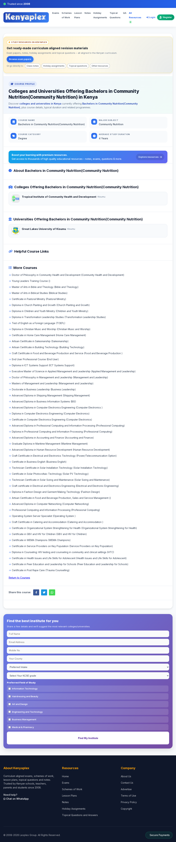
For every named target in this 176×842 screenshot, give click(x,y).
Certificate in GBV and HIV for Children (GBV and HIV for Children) (49, 534)
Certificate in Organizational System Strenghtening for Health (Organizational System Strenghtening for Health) (74, 528)
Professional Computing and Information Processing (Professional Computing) (56, 509)
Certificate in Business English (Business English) (39, 461)
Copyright (126, 808)
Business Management (24, 719)
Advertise (126, 789)
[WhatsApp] (52, 592)
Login (152, 17)
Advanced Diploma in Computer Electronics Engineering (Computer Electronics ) (57, 407)
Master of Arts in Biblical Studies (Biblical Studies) (40, 293)
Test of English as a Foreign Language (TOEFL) (38, 323)
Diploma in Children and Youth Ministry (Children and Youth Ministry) (50, 311)
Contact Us (127, 782)
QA (124, 13)
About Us (126, 776)
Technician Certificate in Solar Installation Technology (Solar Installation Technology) (60, 467)
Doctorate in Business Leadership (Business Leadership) (44, 389)
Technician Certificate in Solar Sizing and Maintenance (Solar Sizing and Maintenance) (61, 479)
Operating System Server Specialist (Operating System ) (44, 515)
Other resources (100, 66)
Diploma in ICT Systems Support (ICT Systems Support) (43, 365)
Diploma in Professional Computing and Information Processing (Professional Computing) (62, 431)
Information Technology (24, 688)
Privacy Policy (129, 802)
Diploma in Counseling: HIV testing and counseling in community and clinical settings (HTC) (63, 552)
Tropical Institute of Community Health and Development (59, 196)
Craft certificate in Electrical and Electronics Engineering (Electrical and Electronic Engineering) (65, 485)
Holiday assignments (53, 66)
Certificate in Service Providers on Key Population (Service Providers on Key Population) (62, 546)
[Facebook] (36, 592)
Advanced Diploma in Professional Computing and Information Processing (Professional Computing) (68, 425)
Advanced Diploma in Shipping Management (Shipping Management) (51, 395)
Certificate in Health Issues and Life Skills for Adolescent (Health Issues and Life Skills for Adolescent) (69, 558)
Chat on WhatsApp (17, 798)
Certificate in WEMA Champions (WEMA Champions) (41, 540)
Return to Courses (19, 577)
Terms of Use (128, 795)
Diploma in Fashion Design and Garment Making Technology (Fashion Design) (56, 491)
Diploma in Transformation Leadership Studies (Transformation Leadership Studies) (59, 317)
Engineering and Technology (27, 711)
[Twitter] (44, 592)
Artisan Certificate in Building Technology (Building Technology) (48, 347)
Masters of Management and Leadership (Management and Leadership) (53, 383)
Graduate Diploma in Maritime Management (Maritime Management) (50, 443)
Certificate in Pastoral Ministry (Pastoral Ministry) (39, 299)
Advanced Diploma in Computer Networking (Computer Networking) (50, 503)
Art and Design (20, 704)
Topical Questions (115, 15)
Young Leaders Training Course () (31, 280)
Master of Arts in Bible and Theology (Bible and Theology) (45, 286)
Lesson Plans (78, 15)
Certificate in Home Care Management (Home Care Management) (49, 335)
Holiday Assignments (100, 15)
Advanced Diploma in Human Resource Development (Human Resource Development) (61, 449)
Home (65, 776)
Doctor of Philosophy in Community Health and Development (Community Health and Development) (68, 274)
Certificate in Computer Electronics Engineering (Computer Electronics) (52, 419)
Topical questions (78, 66)
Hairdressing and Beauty (25, 696)
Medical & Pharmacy (23, 727)
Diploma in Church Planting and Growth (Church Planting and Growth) (51, 305)
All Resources (135, 15)
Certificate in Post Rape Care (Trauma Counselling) (41, 570)
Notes (88, 13)
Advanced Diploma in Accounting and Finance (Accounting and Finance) (53, 437)
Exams (55, 13)
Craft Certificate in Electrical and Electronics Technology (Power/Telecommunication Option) (64, 455)
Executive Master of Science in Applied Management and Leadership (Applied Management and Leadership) (74, 371)
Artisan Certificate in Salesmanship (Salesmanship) (40, 341)
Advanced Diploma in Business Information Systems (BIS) (44, 401)
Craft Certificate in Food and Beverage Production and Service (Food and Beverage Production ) (67, 353)
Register (167, 17)
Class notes (33, 66)
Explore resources (149, 156)
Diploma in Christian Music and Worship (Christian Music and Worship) (51, 329)
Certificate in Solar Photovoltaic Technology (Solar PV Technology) (50, 473)
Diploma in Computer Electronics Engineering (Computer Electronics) (51, 413)
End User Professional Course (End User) (35, 359)
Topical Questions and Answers (80, 815)
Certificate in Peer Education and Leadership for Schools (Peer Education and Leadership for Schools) (70, 564)
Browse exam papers (20, 59)
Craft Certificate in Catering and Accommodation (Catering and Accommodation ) (57, 522)
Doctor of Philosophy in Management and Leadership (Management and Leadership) (60, 377)
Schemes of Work (67, 15)
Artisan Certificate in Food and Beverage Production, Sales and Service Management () (61, 497)
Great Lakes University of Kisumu (44, 229)
